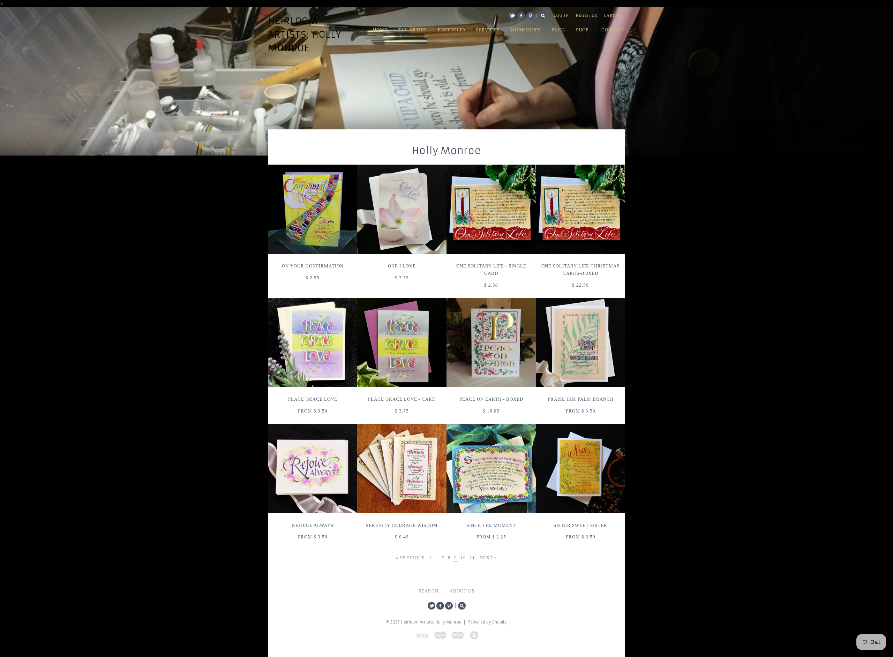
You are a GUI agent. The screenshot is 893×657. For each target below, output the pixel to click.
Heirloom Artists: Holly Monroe (305, 34)
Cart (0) (613, 15)
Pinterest (530, 16)
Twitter (512, 16)
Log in (561, 15)
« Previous (410, 558)
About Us (462, 591)
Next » (488, 558)
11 (472, 558)
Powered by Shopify (487, 622)
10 (463, 558)
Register (586, 15)
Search (543, 16)
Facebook (521, 16)
